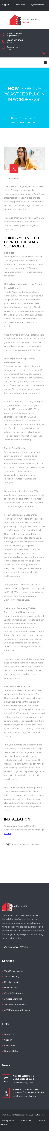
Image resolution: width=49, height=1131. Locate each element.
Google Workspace (13, 993)
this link (7, 833)
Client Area (20, 4)
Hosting (28, 118)
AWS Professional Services (17, 1010)
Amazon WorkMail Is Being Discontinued (23, 1077)
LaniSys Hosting (20, 1082)
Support (5, 4)
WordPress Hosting (13, 970)
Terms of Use (25, 1120)
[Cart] (44, 53)
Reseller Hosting (12, 982)
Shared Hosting (11, 976)
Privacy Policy (8, 1120)
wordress (26, 844)
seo (16, 844)
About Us (8, 1034)
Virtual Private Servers (15, 1004)
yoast (37, 844)
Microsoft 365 (11, 987)
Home (14, 118)
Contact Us (12, 47)
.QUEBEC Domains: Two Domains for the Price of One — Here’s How (29, 1091)
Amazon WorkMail (13, 998)
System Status (37, 4)
